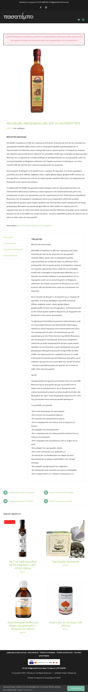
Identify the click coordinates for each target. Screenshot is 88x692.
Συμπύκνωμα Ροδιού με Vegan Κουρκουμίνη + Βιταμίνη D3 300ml (22, 626)
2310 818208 (61, 668)
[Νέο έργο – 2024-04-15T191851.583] (44, 81)
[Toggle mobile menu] (83, 19)
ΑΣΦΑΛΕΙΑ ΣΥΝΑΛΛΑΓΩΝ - (17, 653)
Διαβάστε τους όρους (24, 690)
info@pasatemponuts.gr (59, 2)
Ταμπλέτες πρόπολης (65, 561)
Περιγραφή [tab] (8, 237)
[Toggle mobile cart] (79, 19)
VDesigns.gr (71, 673)
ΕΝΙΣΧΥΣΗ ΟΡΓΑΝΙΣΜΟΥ (41, 226)
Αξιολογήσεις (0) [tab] (10, 256)
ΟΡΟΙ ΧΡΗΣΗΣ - (33, 653)
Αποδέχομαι (76, 688)
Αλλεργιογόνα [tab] (9, 243)
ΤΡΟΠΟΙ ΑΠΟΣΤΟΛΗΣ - (65, 653)
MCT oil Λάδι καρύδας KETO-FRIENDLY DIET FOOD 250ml (22, 565)
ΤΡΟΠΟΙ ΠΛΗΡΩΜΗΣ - (48, 653)
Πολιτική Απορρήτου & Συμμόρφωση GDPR (44, 678)
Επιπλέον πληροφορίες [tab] (13, 250)
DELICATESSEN (23, 226)
